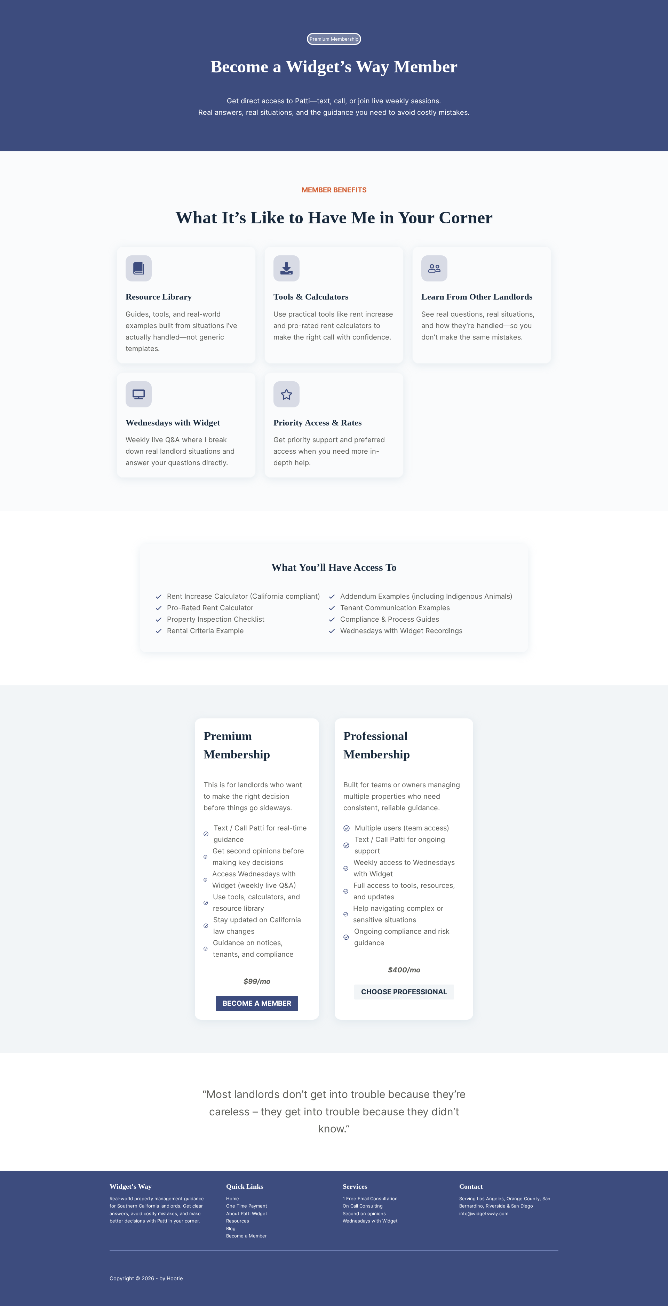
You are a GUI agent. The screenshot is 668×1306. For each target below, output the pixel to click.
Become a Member (246, 1236)
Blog (231, 1228)
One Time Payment (246, 1206)
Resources (237, 1221)
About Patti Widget (246, 1213)
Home (232, 1198)
